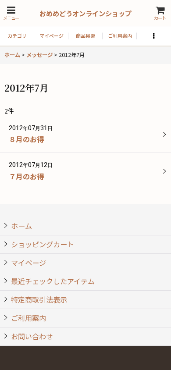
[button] (11, 12)
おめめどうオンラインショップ (85, 13)
